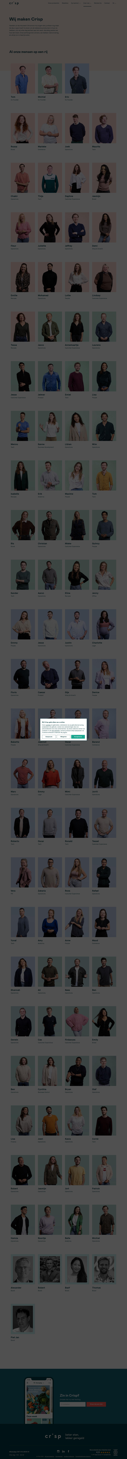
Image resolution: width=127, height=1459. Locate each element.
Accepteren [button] (78, 736)
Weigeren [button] (63, 736)
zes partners (56, 730)
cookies (48, 725)
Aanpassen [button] (48, 736)
